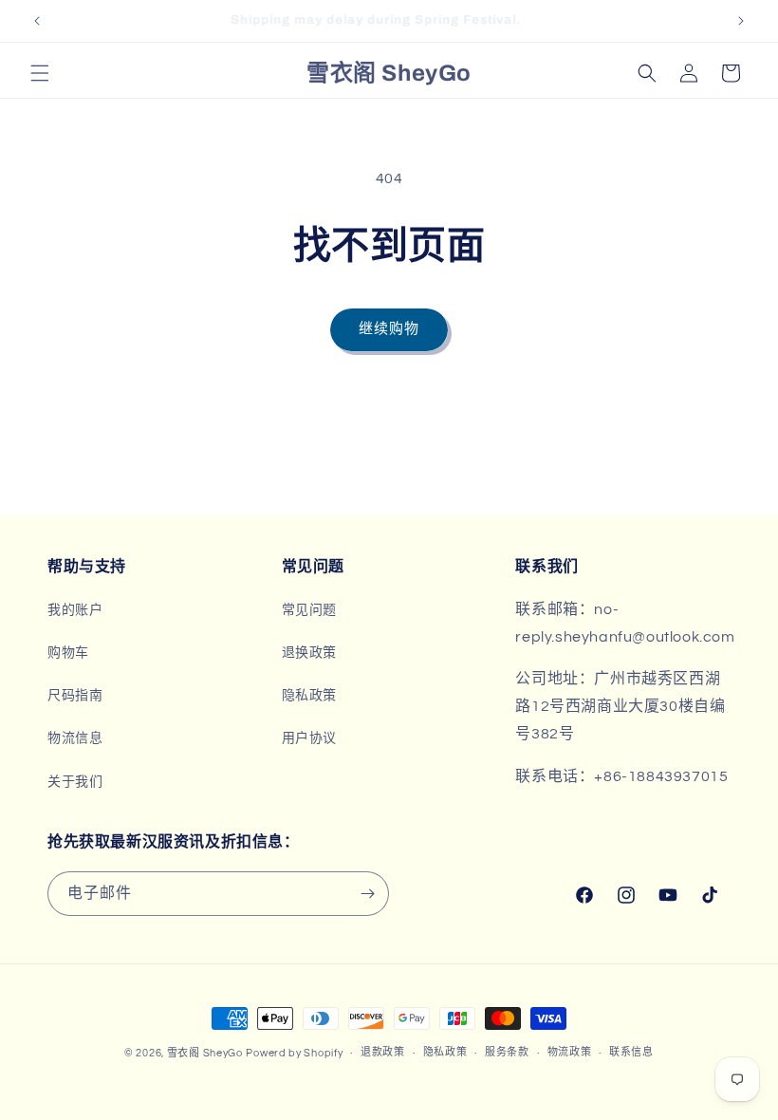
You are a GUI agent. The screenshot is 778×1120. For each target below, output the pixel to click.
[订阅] (367, 893)
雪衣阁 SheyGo (205, 1053)
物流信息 (74, 738)
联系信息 (631, 1052)
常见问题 (309, 610)
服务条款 (507, 1052)
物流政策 (569, 1052)
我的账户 (74, 610)
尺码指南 (74, 695)
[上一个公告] (37, 21)
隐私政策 (309, 695)
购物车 (68, 653)
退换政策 (309, 653)
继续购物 (389, 329)
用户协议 (309, 738)
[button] (40, 73)
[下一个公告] (741, 21)
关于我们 (74, 782)
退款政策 (383, 1052)
